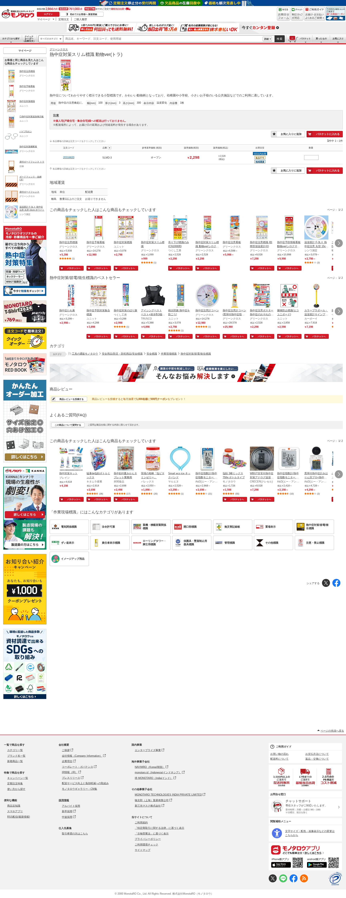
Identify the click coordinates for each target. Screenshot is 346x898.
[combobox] (163, 39)
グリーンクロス (59, 49)
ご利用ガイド (284, 746)
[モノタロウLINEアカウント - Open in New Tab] (283, 881)
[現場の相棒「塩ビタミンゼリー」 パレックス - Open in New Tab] (153, 459)
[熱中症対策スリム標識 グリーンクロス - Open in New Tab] (153, 227)
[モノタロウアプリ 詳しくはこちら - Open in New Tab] (305, 849)
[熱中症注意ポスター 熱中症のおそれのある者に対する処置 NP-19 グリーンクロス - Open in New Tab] (262, 296)
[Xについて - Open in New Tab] (273, 881)
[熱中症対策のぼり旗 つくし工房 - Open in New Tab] (126, 296)
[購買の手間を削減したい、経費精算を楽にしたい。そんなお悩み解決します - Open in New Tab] (196, 373)
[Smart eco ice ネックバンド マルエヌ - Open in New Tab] (180, 459)
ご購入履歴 (80, 19)
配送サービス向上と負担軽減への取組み (85, 783)
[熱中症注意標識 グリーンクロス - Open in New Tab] (71, 227)
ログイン (48, 14)
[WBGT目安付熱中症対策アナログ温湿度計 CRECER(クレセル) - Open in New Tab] (262, 459)
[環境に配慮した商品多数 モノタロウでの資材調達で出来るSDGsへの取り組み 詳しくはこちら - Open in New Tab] (24, 698)
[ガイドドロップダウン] (314, 16)
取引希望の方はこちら (75, 833)
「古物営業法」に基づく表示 (152, 833)
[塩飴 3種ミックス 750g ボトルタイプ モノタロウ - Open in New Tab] (235, 459)
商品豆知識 (13, 805)
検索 (280, 38)
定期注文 (63, 19)
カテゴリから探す (11, 38)
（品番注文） (29, 38)
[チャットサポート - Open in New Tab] (297, 14)
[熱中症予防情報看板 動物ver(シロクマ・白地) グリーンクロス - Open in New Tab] (289, 227)
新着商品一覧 (15, 761)
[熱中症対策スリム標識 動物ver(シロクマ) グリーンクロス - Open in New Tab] (207, 227)
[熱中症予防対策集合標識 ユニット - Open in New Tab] (98, 296)
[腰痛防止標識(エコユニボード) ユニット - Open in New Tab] (289, 296)
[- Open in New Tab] (281, 777)
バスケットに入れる (328, 134)
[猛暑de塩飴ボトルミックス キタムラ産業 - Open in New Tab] (98, 459)
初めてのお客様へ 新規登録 (83, 14)
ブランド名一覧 (16, 755)
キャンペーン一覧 (17, 778)
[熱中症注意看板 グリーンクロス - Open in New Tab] (235, 227)
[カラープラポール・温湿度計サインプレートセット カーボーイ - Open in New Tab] (316, 296)
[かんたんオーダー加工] (24, 461)
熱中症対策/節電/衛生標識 (196, 353)
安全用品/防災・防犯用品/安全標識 (122, 353)
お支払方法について (317, 753)
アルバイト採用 (71, 805)
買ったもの (321, 38)
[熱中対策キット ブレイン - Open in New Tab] (71, 459)
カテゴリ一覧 (15, 750)
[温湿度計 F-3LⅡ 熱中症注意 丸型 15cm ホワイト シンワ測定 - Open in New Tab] (316, 227)
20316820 (68, 157)
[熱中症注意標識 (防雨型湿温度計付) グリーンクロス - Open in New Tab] (262, 227)
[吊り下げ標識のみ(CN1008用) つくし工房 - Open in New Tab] (180, 227)
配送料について (279, 758)
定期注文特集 (15, 783)
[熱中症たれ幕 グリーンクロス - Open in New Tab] (71, 296)
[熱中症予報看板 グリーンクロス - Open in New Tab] (98, 227)
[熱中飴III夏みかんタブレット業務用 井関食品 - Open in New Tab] (126, 459)
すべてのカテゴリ (49, 38)
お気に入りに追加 (291, 134)
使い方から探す (16, 789)
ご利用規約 (141, 822)
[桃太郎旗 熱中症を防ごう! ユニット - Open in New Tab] (180, 296)
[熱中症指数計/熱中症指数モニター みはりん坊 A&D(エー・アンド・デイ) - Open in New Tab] (207, 459)
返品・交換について (317, 758)
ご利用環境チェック (146, 844)
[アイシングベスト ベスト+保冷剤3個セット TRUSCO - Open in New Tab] (153, 296)
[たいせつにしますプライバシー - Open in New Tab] (335, 879)
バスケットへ (73, 268)
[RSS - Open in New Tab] (304, 881)
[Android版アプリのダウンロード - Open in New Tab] (323, 863)
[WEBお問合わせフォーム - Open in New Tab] (283, 14)
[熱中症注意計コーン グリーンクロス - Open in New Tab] (207, 296)
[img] (19, 14)
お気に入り (338, 38)
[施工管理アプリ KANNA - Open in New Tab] (24, 518)
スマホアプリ (15, 811)
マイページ (43, 19)
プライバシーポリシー (148, 838)
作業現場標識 (169, 353)
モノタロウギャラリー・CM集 (79, 788)
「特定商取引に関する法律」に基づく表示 (159, 827)
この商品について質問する (68, 425)
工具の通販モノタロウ (85, 353)
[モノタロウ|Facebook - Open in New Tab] (294, 881)
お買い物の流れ (279, 753)
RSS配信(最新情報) (18, 816)
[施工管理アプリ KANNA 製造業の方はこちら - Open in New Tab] (24, 548)
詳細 (266, 39)
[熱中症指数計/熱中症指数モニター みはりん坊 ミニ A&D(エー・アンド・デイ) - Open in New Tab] (289, 459)
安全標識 (152, 353)
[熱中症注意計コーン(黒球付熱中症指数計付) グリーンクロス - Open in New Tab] (235, 296)
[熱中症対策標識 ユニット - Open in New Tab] (126, 227)
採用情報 (64, 800)
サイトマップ (142, 849)
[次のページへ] (339, 243)
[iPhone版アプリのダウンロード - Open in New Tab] (287, 863)
